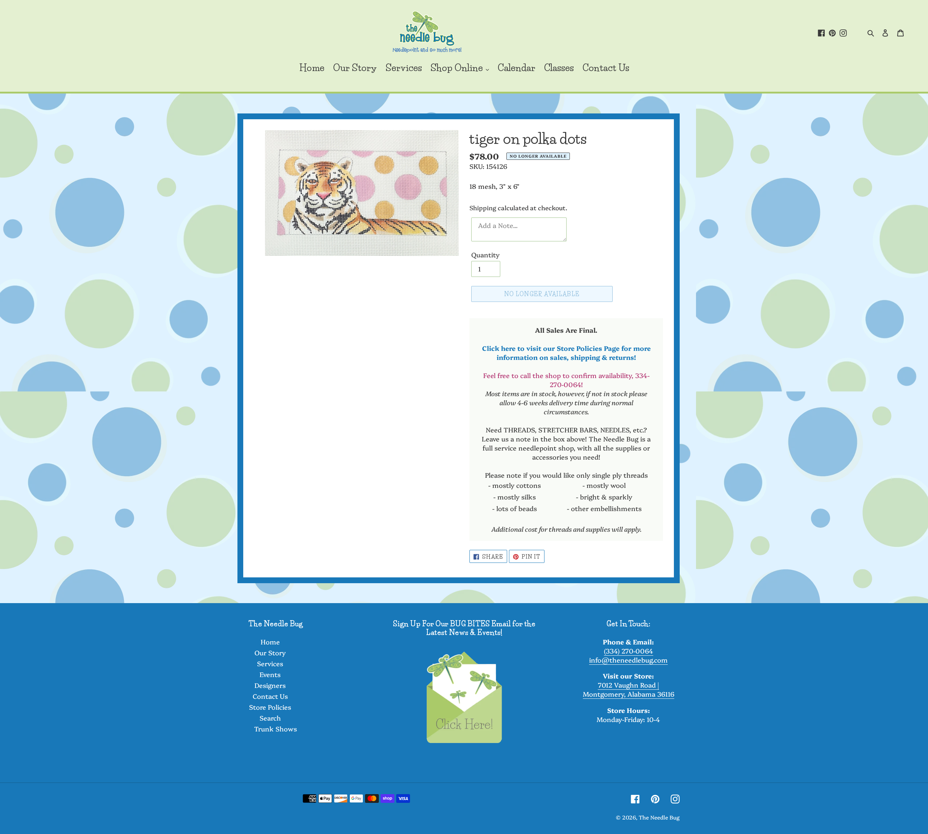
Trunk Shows (275, 728)
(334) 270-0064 (628, 650)
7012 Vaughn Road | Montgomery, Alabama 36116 (628, 689)
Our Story (270, 652)
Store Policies (270, 706)
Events (270, 674)
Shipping (482, 207)
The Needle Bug (659, 817)
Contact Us (270, 696)
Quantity (485, 254)
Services (270, 663)
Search (270, 717)
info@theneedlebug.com (628, 659)
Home (270, 641)
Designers (270, 685)
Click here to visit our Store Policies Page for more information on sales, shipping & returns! (566, 353)
